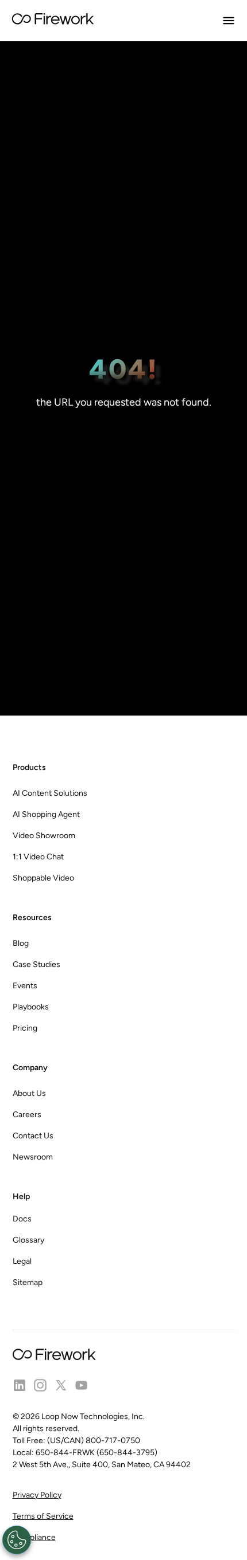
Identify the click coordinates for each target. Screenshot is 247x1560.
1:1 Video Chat (38, 857)
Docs (22, 1219)
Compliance (34, 1537)
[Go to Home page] (52, 20)
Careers (27, 1114)
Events (25, 986)
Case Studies (36, 964)
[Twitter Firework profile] (61, 1385)
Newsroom (33, 1157)
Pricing (25, 1028)
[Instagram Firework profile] (40, 1385)
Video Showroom (44, 835)
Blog (21, 943)
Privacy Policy (37, 1495)
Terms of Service (43, 1516)
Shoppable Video (43, 878)
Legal (22, 1261)
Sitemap (28, 1282)
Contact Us (33, 1136)
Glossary (28, 1240)
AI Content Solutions (50, 793)
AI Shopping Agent (46, 814)
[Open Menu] (228, 20)
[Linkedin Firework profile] (19, 1385)
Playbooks (31, 1007)
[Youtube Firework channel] (81, 1385)
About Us (29, 1093)
